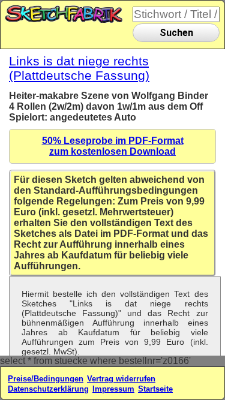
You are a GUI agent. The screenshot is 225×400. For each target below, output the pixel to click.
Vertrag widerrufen (121, 378)
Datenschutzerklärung (48, 388)
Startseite (155, 388)
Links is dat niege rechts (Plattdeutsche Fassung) (79, 68)
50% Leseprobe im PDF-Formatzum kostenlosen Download (113, 146)
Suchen (176, 32)
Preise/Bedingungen (45, 378)
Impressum (113, 388)
